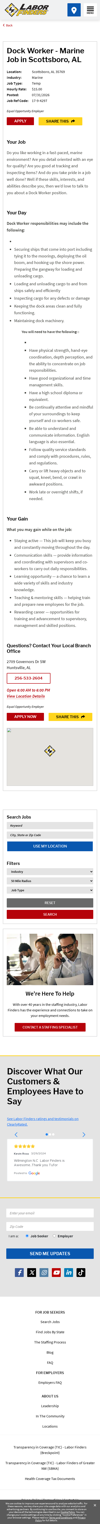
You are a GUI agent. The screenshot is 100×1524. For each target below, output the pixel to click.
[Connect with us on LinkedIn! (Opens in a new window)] (68, 1272)
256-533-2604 (29, 678)
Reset (50, 903)
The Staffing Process (50, 1342)
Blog (50, 1352)
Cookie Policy (68, 1512)
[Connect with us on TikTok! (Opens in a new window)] (81, 1272)
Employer (65, 1236)
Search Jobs (50, 1321)
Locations (50, 1426)
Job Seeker (39, 1236)
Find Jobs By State (50, 1332)
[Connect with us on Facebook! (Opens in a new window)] (19, 1272)
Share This (57, 121)
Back (9, 25)
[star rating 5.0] (50, 1146)
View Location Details (26, 696)
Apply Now (25, 716)
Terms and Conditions (61, 1517)
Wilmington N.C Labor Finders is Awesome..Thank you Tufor (40, 1163)
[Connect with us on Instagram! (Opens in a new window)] (44, 1272)
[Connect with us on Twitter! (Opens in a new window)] (31, 1272)
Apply (20, 121)
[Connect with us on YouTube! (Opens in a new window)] (56, 1272)
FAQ (50, 1362)
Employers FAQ (50, 1382)
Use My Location (50, 846)
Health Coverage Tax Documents (50, 1478)
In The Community (50, 1416)
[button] (16, 1134)
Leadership (50, 1405)
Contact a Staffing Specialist (50, 1027)
